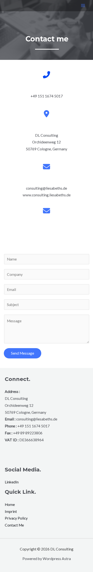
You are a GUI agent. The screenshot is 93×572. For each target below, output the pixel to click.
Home (10, 504)
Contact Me (14, 525)
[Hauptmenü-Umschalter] (83, 5)
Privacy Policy (16, 518)
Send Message (22, 353)
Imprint (11, 511)
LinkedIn (12, 482)
